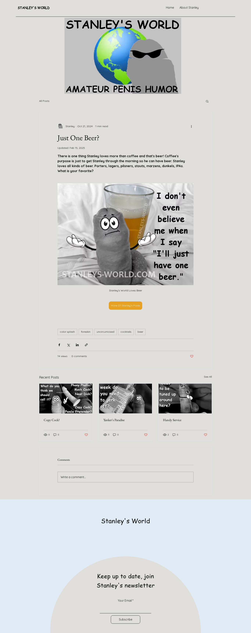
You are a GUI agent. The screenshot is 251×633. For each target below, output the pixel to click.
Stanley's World (125, 520)
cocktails (126, 331)
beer (140, 331)
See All (208, 376)
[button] (207, 101)
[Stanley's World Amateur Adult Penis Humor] (65, 398)
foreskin (85, 331)
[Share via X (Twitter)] (68, 345)
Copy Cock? (52, 420)
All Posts (44, 101)
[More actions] (191, 126)
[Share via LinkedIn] (77, 345)
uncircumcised (105, 331)
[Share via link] (86, 345)
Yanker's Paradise (114, 420)
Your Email (125, 600)
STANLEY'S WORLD (34, 7)
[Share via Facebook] (59, 345)
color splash (67, 331)
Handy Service (172, 420)
